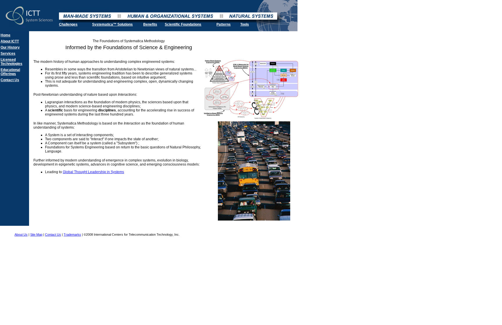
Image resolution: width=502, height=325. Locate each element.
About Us (21, 234)
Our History (10, 47)
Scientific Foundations (183, 24)
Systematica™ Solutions (112, 24)
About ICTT (10, 41)
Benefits (150, 24)
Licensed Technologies (11, 62)
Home (5, 35)
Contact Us (10, 80)
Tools (244, 24)
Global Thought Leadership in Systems (93, 172)
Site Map (36, 234)
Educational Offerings (10, 72)
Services (8, 53)
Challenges (68, 24)
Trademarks (72, 234)
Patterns (223, 24)
